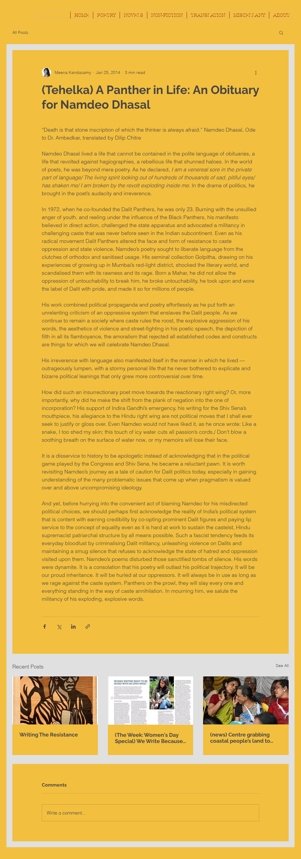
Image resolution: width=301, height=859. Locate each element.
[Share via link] (88, 626)
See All (282, 665)
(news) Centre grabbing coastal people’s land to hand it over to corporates (243, 737)
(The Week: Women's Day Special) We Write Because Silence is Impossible (149, 738)
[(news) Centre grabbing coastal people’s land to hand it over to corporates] (246, 700)
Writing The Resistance (48, 734)
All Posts (20, 32)
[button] (106, 15)
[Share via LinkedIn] (73, 626)
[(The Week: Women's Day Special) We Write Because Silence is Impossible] (150, 700)
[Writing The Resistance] (55, 700)
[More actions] (255, 72)
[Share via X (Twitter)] (59, 626)
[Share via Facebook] (44, 626)
